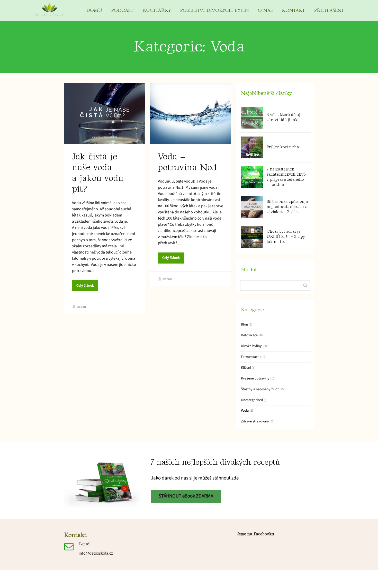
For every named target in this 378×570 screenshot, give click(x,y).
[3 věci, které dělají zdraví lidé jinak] (252, 118)
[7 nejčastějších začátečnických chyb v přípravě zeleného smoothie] (252, 177)
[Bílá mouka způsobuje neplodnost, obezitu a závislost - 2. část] (252, 207)
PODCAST (122, 10)
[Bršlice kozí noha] (252, 147)
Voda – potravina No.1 (187, 162)
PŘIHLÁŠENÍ (328, 10)
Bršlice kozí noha (283, 147)
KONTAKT (293, 10)
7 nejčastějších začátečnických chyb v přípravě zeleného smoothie (286, 177)
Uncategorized (252, 400)
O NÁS (265, 10)
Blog (244, 324)
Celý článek (85, 285)
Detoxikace (249, 335)
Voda (245, 410)
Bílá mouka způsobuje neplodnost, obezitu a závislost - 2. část (287, 206)
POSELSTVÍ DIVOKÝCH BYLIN (214, 10)
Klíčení (246, 367)
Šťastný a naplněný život (260, 389)
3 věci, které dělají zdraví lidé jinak (284, 117)
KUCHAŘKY (156, 10)
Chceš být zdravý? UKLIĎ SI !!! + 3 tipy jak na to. (286, 236)
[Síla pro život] (49, 10)
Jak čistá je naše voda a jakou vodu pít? (97, 173)
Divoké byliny (251, 346)
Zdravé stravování (255, 421)
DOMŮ (94, 10)
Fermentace (250, 356)
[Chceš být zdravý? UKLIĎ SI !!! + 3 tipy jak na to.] (252, 237)
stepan (81, 306)
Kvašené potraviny (255, 378)
